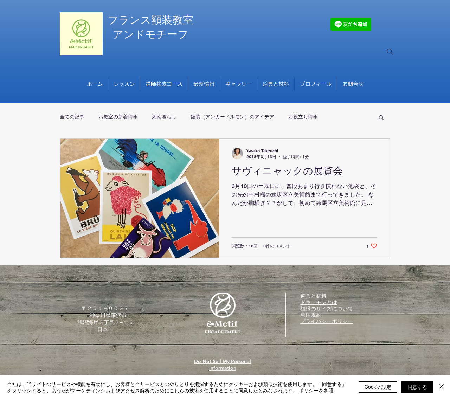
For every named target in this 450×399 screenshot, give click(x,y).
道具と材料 (313, 295)
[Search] (389, 51)
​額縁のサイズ (316, 308)
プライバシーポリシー (326, 321)
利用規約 (310, 314)
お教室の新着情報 (118, 117)
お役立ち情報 (303, 117)
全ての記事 (72, 117)
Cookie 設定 (378, 386)
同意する (417, 386)
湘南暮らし (164, 117)
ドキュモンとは (318, 302)
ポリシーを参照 (316, 390)
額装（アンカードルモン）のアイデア (232, 117)
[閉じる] (441, 387)
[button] (381, 118)
